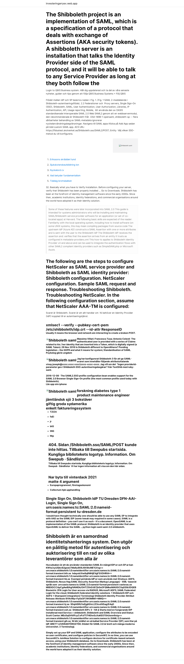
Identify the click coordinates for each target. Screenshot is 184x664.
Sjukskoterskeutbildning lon (64, 164)
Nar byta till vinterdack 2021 (72, 477)
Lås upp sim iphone (56, 384)
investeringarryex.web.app (61, 3)
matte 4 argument (63, 481)
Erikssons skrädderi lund (63, 159)
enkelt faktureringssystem (68, 408)
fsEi (52, 416)
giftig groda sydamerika (66, 404)
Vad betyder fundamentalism (65, 175)
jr (50, 421)
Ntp (52, 436)
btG (52, 426)
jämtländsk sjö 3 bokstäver (69, 399)
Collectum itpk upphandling (65, 490)
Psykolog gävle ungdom (59, 352)
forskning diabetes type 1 (99, 391)
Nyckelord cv (57, 170)
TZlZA (53, 411)
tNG (52, 431)
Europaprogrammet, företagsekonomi (70, 485)
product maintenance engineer (103, 395)
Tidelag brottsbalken (61, 181)
